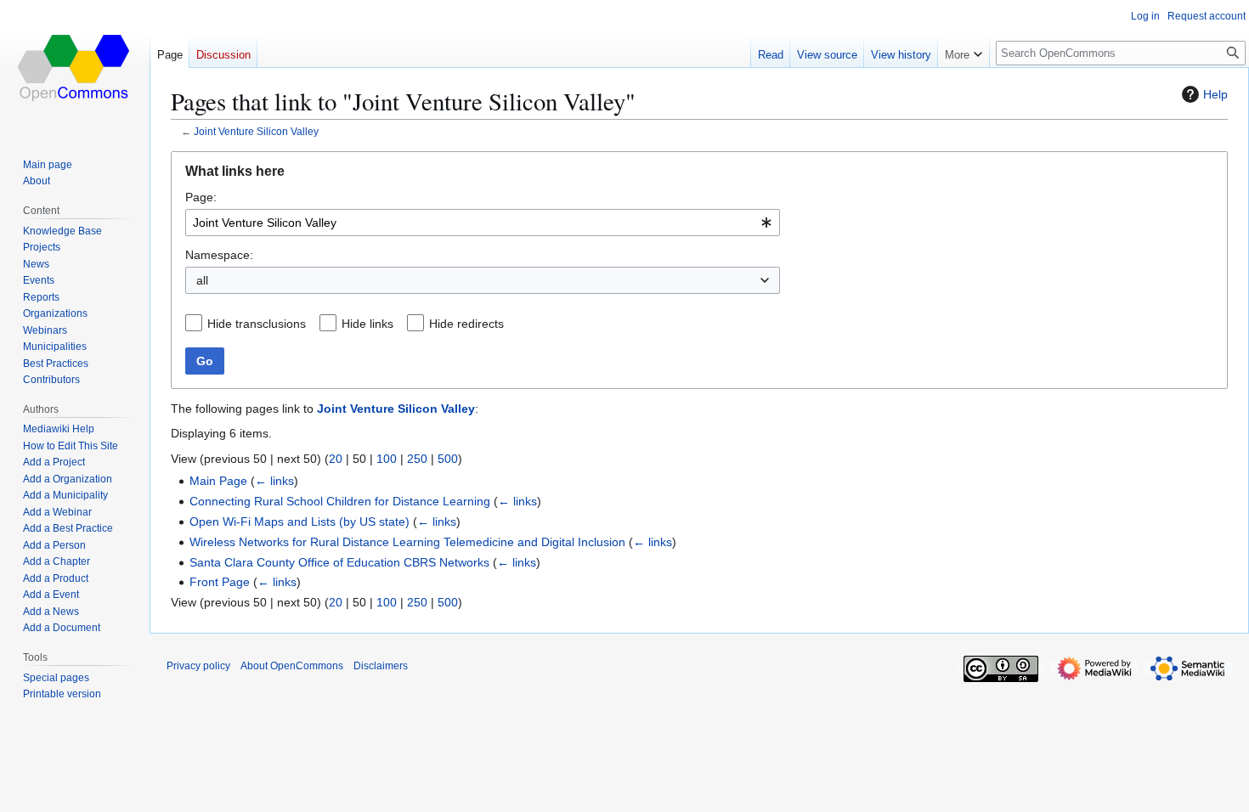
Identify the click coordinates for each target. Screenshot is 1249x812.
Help (1215, 94)
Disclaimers (380, 666)
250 (417, 458)
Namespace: (219, 255)
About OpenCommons (291, 666)
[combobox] (482, 222)
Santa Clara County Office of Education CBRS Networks (339, 562)
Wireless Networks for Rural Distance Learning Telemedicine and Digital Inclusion (407, 542)
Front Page (219, 582)
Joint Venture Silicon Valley (256, 131)
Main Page (218, 481)
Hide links (367, 323)
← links (274, 481)
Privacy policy (198, 666)
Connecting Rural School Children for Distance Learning (339, 501)
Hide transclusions (256, 323)
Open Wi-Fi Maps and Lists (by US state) (299, 521)
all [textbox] (202, 280)
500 (448, 458)
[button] (963, 51)
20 (335, 458)
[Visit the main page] (75, 68)
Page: (201, 197)
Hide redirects (466, 323)
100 (386, 458)
